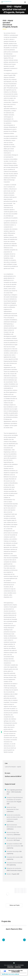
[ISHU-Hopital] (17, 888)
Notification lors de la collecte (10, 974)
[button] (3, 940)
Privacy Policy (10, 966)
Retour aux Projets (14, 905)
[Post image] (14, 925)
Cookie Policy (17, 966)
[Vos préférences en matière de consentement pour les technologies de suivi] (1, 732)
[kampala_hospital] (7, 894)
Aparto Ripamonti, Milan (14, 929)
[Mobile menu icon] (25, 2)
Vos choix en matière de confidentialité (15, 971)
